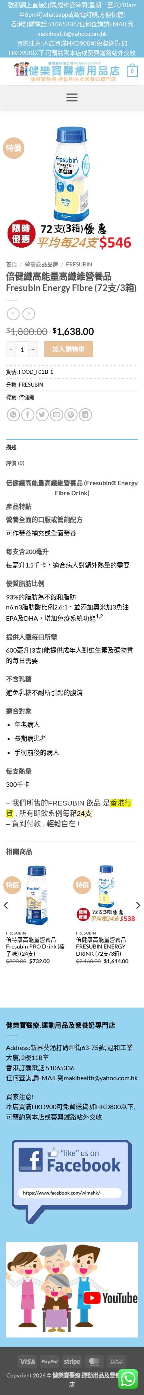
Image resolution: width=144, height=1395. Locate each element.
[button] (132, 71)
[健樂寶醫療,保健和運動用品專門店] (66, 71)
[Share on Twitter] (42, 414)
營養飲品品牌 (41, 264)
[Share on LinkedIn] (85, 414)
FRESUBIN (79, 264)
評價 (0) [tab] (15, 463)
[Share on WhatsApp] (13, 414)
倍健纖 (26, 397)
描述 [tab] (11, 447)
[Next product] (13, 314)
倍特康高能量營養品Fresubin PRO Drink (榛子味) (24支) (35, 947)
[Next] (137, 921)
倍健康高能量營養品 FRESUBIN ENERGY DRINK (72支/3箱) (101, 947)
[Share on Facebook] (27, 414)
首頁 (11, 264)
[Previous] (6, 921)
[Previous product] (28, 314)
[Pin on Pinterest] (71, 414)
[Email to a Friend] (56, 414)
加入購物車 (68, 349)
